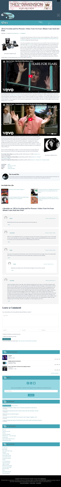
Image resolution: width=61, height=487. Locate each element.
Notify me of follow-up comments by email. (12, 334)
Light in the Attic (5, 464)
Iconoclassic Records (6, 456)
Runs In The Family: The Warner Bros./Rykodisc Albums (19, 366)
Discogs (4, 432)
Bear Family (4, 449)
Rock (11, 167)
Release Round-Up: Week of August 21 (17, 189)
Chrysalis (4, 452)
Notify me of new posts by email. (9, 336)
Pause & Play (5, 437)
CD (12, 165)
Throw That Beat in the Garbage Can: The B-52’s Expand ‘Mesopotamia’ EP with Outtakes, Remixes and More (48, 199)
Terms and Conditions (24, 483)
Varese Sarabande (6, 473)
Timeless (10, 355)
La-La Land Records (6, 461)
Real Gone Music (5, 468)
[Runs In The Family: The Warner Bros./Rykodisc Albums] (4, 368)
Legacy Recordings (6, 462)
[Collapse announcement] (58, 1)
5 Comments (22, 33)
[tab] (6, 406)
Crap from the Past (6, 431)
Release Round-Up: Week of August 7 (11, 414)
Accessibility (38, 483)
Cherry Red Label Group (7, 450)
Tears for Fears (11, 168)
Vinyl (15, 165)
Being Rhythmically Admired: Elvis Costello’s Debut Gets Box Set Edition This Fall (20, 410)
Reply (9, 224)
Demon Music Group (6, 455)
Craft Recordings (5, 453)
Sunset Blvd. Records (6, 471)
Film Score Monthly (6, 434)
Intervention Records (6, 458)
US (55, 359)
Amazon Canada (7, 158)
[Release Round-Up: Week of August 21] (4, 192)
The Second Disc (14, 33)
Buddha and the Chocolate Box (14, 361)
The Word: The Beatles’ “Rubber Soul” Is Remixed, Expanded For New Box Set (20, 407)
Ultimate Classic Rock (6, 440)
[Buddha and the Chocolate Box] (4, 362)
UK (57, 359)
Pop (8, 167)
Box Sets (10, 165)
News (9, 164)
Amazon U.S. (33, 156)
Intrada (3, 459)
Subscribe (31, 395)
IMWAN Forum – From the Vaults (9, 435)
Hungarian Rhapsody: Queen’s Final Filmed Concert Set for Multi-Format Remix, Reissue (22, 420)
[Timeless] (4, 357)
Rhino (3, 470)
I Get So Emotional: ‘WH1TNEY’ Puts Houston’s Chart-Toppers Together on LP (20, 417)
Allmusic (4, 429)
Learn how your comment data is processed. (27, 340)
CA (59, 359)
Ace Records (4, 447)
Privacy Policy (32, 483)
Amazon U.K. (36, 154)
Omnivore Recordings (6, 467)
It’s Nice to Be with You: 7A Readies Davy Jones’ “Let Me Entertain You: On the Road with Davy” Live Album (49, 191)
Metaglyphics (43, 478)
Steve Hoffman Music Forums (8, 438)
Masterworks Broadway (7, 465)
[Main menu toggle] (58, 15)
